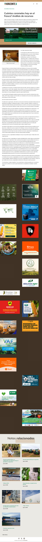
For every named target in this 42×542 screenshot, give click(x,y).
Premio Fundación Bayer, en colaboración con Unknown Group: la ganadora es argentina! (10, 460)
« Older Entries (4, 534)
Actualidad (6, 8)
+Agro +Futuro (26, 505)
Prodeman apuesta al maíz (8, 528)
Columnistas (11, 8)
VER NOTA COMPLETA (32, 43)
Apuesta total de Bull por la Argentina (31, 459)
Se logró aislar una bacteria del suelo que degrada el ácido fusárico (10, 506)
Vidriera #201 (6, 483)
